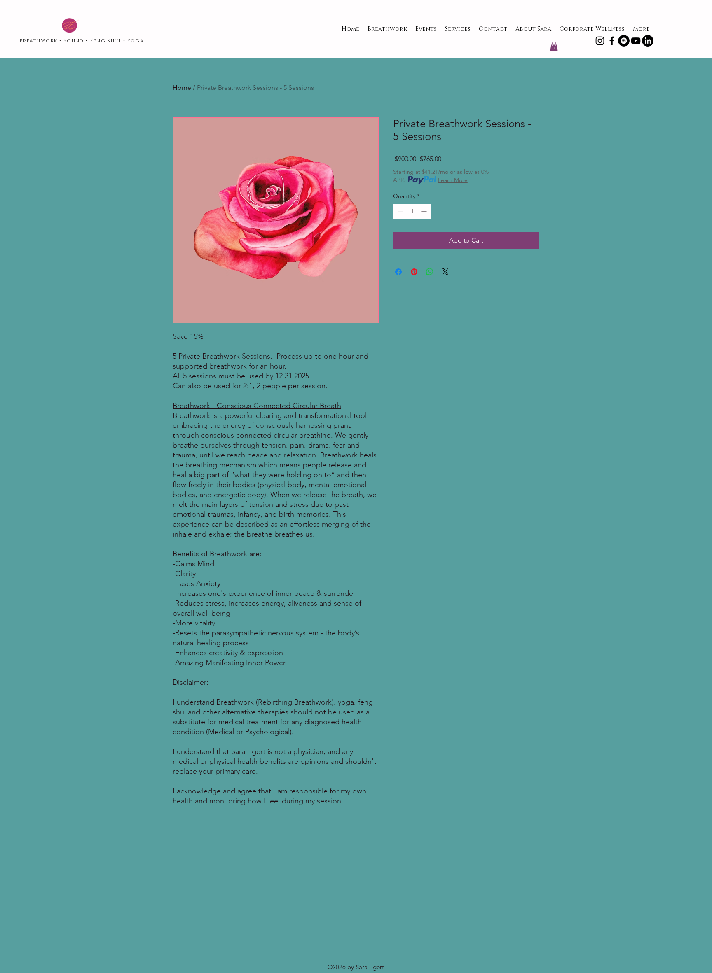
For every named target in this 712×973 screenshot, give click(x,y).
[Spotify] (624, 41)
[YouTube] (636, 41)
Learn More (453, 180)
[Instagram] (600, 41)
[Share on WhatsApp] (430, 272)
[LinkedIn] (647, 41)
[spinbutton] (412, 211)
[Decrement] (399, 211)
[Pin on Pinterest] (414, 272)
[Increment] (424, 211)
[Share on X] (445, 272)
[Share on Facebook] (398, 272)
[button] (554, 46)
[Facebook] (612, 41)
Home (182, 87)
